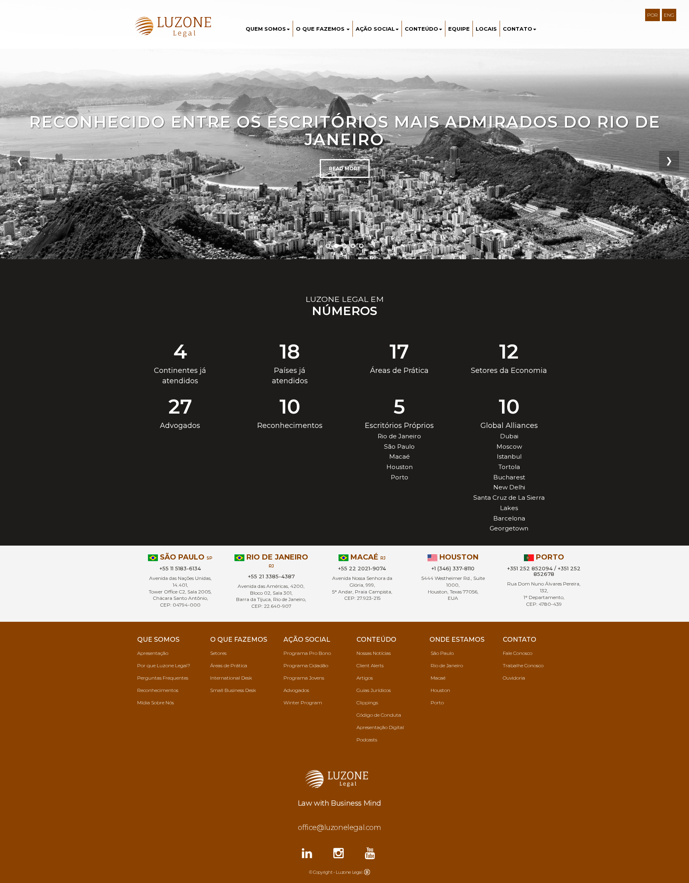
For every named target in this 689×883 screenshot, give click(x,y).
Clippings (367, 703)
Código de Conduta (378, 715)
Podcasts (366, 740)
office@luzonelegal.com (339, 827)
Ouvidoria (514, 678)
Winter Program (302, 703)
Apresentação (152, 653)
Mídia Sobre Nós (155, 703)
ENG (669, 15)
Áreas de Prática (228, 665)
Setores (218, 653)
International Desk (231, 678)
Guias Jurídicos (373, 690)
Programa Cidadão (305, 665)
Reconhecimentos (157, 690)
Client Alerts (370, 665)
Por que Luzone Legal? (163, 665)
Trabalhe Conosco (523, 665)
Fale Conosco (517, 653)
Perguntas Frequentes (162, 678)
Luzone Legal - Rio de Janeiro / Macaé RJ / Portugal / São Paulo (178, 27)
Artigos (364, 678)
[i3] (367, 871)
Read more (344, 168)
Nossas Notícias (373, 653)
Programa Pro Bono (307, 653)
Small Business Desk (233, 690)
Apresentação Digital (380, 727)
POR (652, 15)
